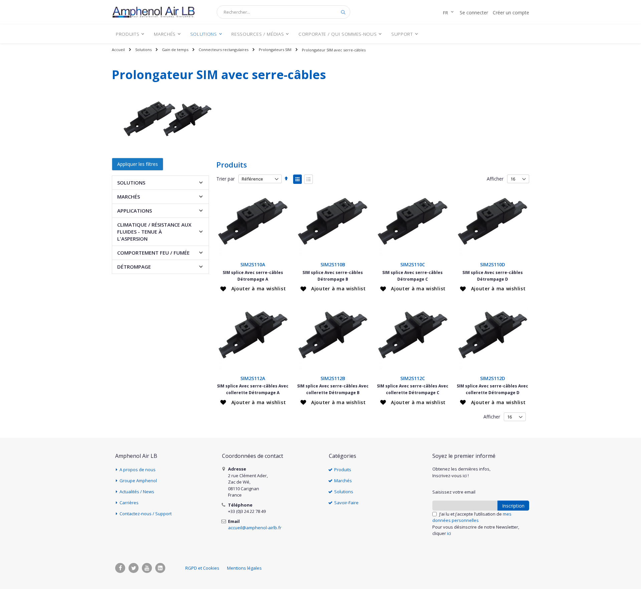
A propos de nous (138, 470)
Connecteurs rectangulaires (223, 49)
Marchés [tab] (128, 196)
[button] (253, 288)
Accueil (118, 49)
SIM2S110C (412, 264)
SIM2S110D (492, 264)
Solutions (143, 49)
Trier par (225, 179)
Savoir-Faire (346, 503)
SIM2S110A (252, 264)
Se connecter (474, 12)
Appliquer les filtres (137, 164)
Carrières (129, 503)
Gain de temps (175, 49)
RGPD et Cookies (202, 568)
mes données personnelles (471, 517)
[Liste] (308, 179)
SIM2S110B (332, 264)
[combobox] (283, 12)
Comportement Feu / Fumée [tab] (153, 252)
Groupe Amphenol (138, 481)
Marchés (343, 481)
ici (449, 533)
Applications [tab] (134, 210)
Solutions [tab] (131, 182)
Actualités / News (137, 492)
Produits (342, 470)
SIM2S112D (492, 378)
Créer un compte (511, 12)
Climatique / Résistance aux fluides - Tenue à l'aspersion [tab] (154, 231)
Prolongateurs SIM (275, 49)
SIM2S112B (332, 378)
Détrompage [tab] (134, 266)
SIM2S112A (252, 378)
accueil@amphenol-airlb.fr (254, 528)
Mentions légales (244, 568)
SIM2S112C (412, 378)
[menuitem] (130, 33)
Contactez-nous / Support (146, 514)
